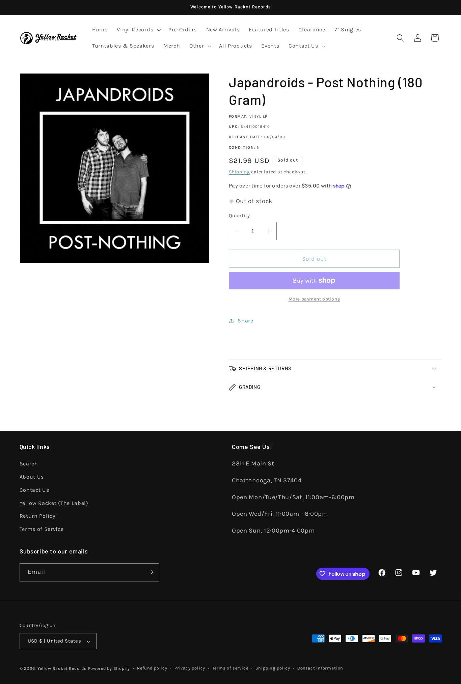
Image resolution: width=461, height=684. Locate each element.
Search (29, 463)
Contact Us (34, 490)
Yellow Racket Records (62, 668)
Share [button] (245, 320)
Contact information (320, 668)
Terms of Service (42, 529)
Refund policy (152, 668)
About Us (32, 477)
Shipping (239, 171)
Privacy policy (189, 668)
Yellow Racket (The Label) (54, 503)
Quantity (239, 215)
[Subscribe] (150, 572)
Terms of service (230, 668)
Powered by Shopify (109, 668)
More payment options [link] (314, 299)
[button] (138, 30)
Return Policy (37, 516)
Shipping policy (272, 668)
